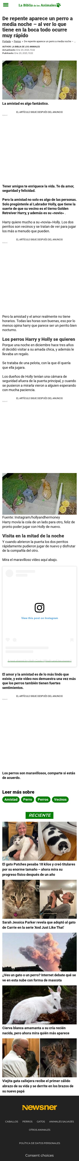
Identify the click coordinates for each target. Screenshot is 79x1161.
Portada (6, 41)
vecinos (60, 799)
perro (27, 799)
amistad (10, 799)
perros (43, 799)
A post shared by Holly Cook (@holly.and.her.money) (40, 660)
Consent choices (39, 1155)
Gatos (41, 1121)
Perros (17, 41)
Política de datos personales (39, 1143)
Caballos (11, 1121)
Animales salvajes (61, 1121)
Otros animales (39, 1129)
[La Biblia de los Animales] (39, 5)
